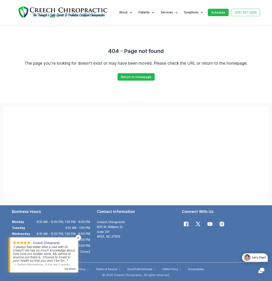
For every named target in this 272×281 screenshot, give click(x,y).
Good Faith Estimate (141, 269)
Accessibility (196, 269)
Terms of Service (108, 269)
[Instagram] (222, 224)
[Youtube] (210, 224)
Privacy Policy (78, 269)
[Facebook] (186, 224)
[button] (218, 12)
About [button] (123, 12)
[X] (198, 224)
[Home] (63, 12)
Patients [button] (144, 12)
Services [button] (167, 12)
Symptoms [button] (191, 12)
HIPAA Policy (171, 269)
